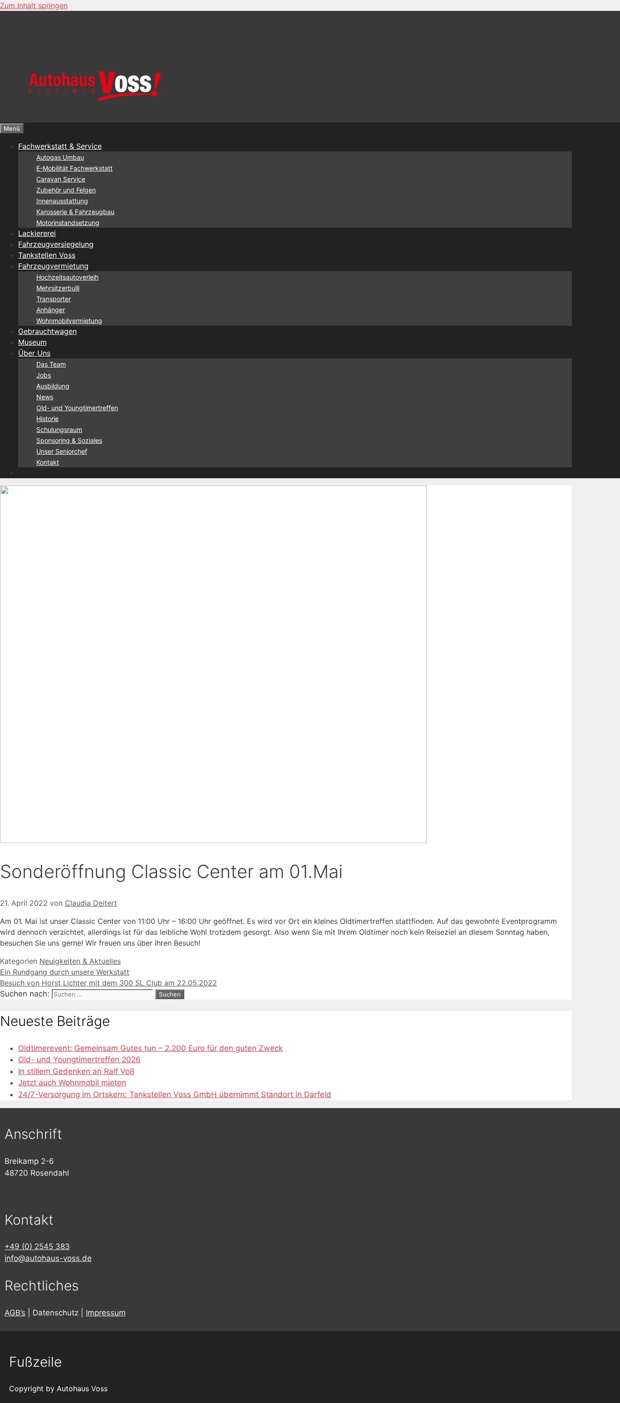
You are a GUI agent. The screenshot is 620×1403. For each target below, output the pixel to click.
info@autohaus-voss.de (48, 1258)
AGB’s (15, 1312)
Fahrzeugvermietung (53, 265)
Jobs (43, 375)
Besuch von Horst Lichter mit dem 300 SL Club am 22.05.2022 (108, 982)
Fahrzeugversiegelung (55, 244)
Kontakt (47, 462)
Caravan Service (60, 179)
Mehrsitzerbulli (57, 288)
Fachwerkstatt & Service (60, 146)
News (44, 397)
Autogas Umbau (60, 157)
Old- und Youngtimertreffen (77, 408)
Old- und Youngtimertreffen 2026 (79, 1059)
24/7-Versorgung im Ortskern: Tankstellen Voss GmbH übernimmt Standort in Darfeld (174, 1094)
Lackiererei (37, 233)
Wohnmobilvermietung (69, 320)
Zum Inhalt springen (34, 5)
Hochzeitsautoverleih (67, 277)
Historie (47, 418)
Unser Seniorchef (61, 451)
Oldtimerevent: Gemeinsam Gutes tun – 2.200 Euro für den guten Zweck (150, 1048)
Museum (32, 342)
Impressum (106, 1312)
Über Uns (34, 353)
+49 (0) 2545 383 (37, 1246)
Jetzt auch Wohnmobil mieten (72, 1082)
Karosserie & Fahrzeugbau (75, 212)
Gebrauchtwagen (47, 331)
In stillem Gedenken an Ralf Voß (76, 1071)
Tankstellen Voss (46, 255)
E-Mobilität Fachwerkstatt (74, 168)
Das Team (51, 364)
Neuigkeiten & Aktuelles (80, 961)
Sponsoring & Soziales (69, 440)
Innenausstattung (62, 201)
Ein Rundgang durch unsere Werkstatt (64, 971)
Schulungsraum (59, 429)
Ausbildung (52, 386)
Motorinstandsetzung (67, 222)
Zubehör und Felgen (66, 190)
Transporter (53, 299)
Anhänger (50, 310)
